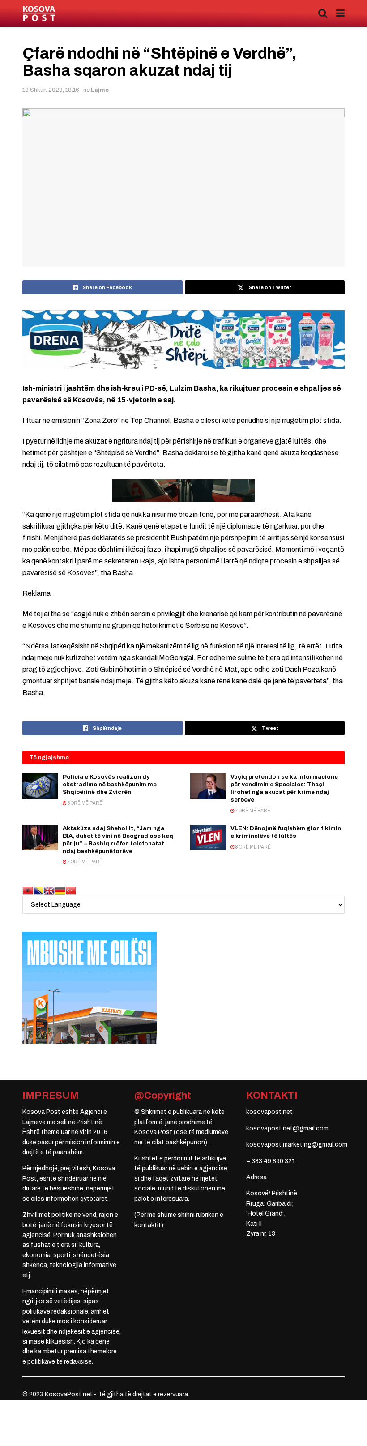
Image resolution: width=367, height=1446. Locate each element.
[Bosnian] (38, 890)
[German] (60, 890)
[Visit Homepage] (39, 13)
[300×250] (89, 987)
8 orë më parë (253, 847)
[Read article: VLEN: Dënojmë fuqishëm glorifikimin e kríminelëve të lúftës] (208, 837)
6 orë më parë (84, 803)
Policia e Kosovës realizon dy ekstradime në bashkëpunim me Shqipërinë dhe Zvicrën (110, 784)
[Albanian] (27, 890)
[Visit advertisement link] (183, 339)
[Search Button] (322, 13)
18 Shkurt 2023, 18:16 (50, 90)
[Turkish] (70, 890)
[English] (49, 890)
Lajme (100, 90)
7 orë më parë (252, 810)
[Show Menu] (340, 13)
